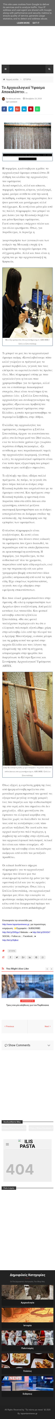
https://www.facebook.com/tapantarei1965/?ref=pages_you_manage (41, 1129)
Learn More (23, 23)
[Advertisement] (27, 45)
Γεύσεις (27, 1371)
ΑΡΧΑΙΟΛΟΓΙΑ (27, 1001)
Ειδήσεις (27, 1394)
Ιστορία (27, 1325)
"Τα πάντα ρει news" (34, 1409)
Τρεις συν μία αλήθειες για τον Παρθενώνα (27, 1005)
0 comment (12, 102)
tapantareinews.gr (29, 1413)
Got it (36, 23)
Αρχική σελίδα (12, 79)
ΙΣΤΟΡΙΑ (27, 79)
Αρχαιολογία (27, 1302)
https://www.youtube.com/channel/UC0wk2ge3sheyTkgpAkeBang (14, 1129)
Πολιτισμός (27, 1348)
